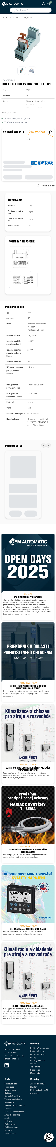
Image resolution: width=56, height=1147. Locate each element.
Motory (33, 1057)
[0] (48, 3)
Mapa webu (35, 1073)
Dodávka (8, 1093)
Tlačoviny (8, 1121)
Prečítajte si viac (8, 112)
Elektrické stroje (37, 1051)
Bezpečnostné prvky (38, 1054)
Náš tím (33, 1087)
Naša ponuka (10, 1090)
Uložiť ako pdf (48, 185)
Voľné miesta (10, 1133)
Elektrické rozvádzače (39, 1048)
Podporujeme (10, 1124)
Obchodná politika (12, 1096)
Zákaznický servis (37, 1084)
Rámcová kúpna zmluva (14, 1105)
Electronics (35, 1070)
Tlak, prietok (35, 1067)
